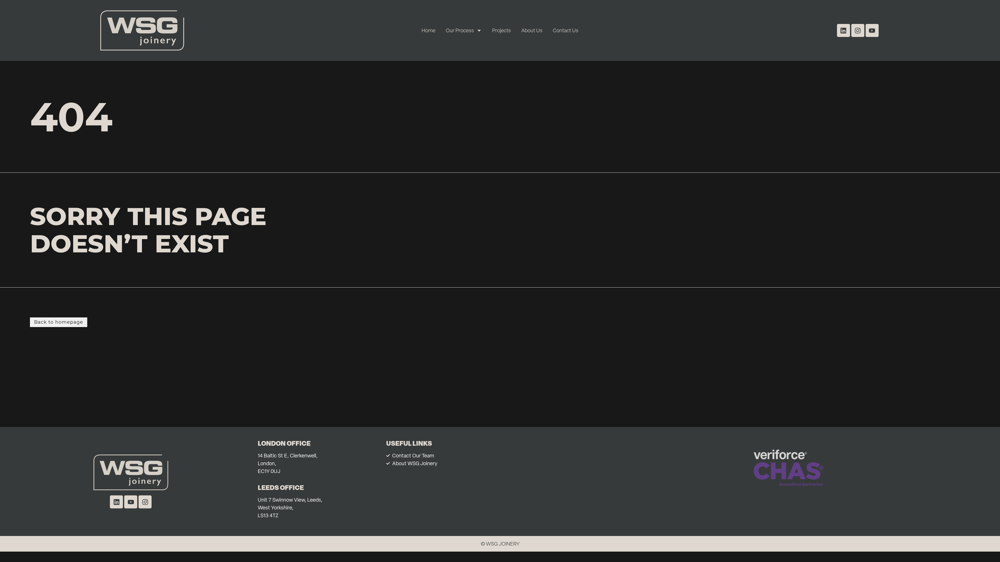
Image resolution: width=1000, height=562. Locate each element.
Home (428, 30)
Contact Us (565, 30)
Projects (501, 30)
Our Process (460, 30)
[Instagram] (857, 30)
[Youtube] (872, 30)
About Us (531, 30)
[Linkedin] (843, 30)
